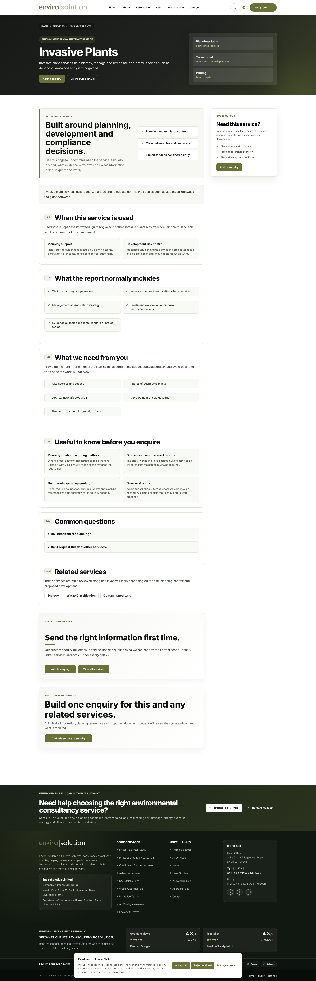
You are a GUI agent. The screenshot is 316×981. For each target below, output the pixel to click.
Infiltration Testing (129, 896)
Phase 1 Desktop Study (132, 849)
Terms (254, 964)
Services (141, 7)
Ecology (53, 595)
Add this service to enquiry (69, 738)
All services (179, 857)
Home (112, 7)
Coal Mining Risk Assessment (136, 865)
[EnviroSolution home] (63, 7)
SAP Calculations (129, 880)
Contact (195, 7)
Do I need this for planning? (71, 534)
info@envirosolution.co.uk (245, 872)
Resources (174, 7)
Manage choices (227, 965)
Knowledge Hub (181, 880)
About (126, 7)
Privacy (271, 964)
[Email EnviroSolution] (244, 7)
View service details (83, 78)
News (175, 865)
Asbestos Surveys (129, 873)
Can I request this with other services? (79, 547)
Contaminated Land (117, 595)
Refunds (272, 975)
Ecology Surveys (129, 911)
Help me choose (181, 849)
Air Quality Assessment (132, 904)
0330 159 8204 (239, 868)
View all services (93, 669)
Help (158, 7)
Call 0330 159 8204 (226, 807)
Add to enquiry (52, 78)
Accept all (181, 965)
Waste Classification (81, 595)
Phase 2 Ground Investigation (136, 857)
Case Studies (180, 873)
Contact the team (262, 807)
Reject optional (203, 965)
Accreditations (180, 888)
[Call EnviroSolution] (234, 7)
